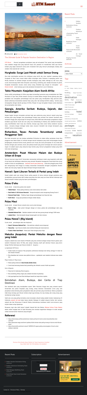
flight (72, 100)
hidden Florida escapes (70, 104)
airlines (66, 86)
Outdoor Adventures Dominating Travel (16, 366)
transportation (69, 133)
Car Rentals (79, 95)
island (80, 114)
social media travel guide (70, 128)
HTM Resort (47, 371)
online (79, 121)
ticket (74, 130)
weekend (68, 138)
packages (69, 126)
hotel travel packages (69, 114)
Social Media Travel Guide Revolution (16, 374)
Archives (67, 71)
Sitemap (22, 390)
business (67, 95)
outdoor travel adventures (70, 123)
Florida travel (79, 100)
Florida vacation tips (69, 102)
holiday (67, 112)
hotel (79, 112)
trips (66, 135)
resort (80, 126)
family (67, 100)
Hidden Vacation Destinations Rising (16, 361)
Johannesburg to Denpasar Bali (71, 118)
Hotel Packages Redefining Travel (15, 370)
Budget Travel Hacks (77, 92)
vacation (77, 135)
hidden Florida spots (69, 107)
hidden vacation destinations (71, 109)
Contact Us (6, 390)
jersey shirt (67, 116)
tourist (79, 130)
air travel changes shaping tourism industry (73, 89)
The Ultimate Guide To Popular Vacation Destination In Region (29, 57)
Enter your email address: (43, 366)
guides (78, 102)
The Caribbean (68, 130)
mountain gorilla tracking (70, 121)
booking (67, 93)
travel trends (79, 133)
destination (71, 97)
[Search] (20, 4)
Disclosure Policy (14, 390)
